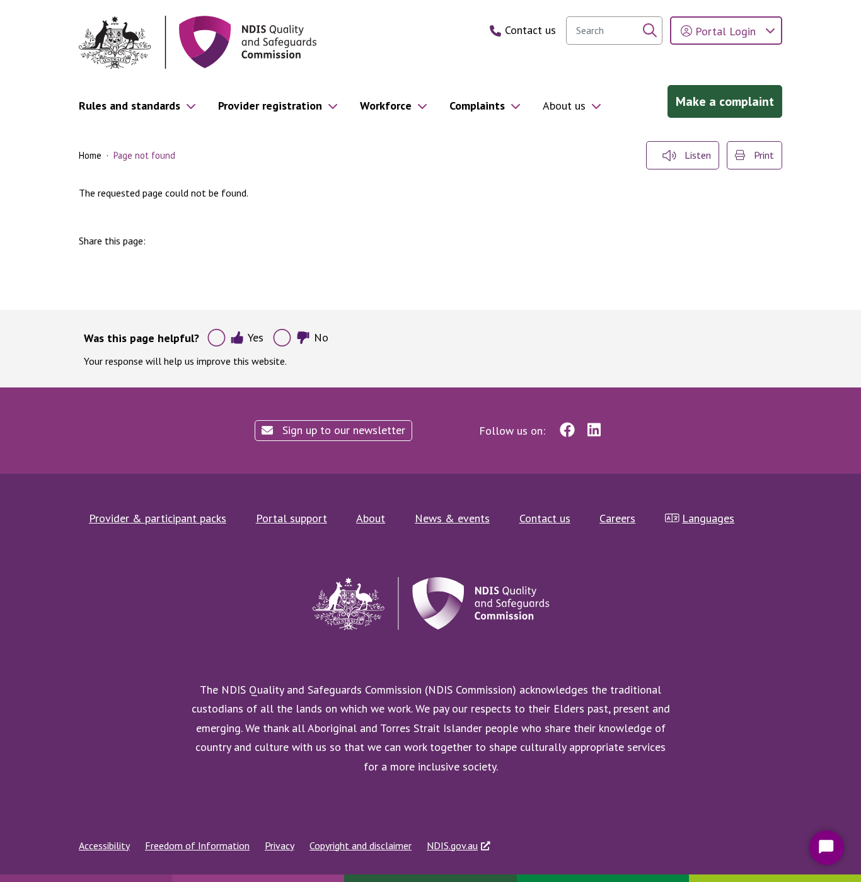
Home (90, 155)
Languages (708, 518)
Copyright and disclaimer (360, 845)
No (321, 337)
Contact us (544, 518)
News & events (452, 518)
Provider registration (270, 105)
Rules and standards (129, 105)
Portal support (291, 518)
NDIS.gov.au (452, 845)
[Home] (197, 42)
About (370, 518)
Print (762, 155)
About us (564, 105)
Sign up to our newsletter (342, 430)
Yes (255, 337)
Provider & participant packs (157, 518)
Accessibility (104, 845)
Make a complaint (725, 101)
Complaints (477, 105)
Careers (617, 518)
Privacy (279, 845)
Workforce (386, 105)
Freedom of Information (197, 845)
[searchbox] (614, 30)
